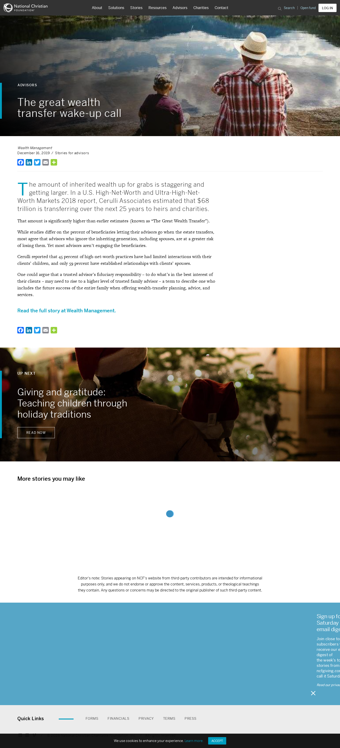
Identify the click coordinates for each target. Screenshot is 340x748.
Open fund (308, 8)
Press (191, 718)
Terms (169, 718)
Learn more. (194, 740)
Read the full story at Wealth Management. (67, 311)
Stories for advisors (72, 153)
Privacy (146, 718)
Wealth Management (34, 148)
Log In (327, 8)
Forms (92, 718)
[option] (170, 404)
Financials (118, 718)
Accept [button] (217, 741)
